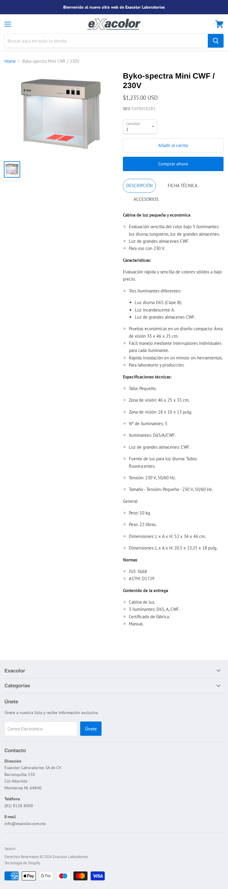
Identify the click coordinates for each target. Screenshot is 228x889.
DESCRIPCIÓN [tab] (139, 185)
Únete (91, 729)
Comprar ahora (173, 164)
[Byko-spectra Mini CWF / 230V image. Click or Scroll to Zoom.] (60, 113)
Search (9, 848)
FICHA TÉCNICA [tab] (182, 185)
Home (10, 61)
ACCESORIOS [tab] (146, 199)
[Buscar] (216, 41)
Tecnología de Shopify (22, 862)
